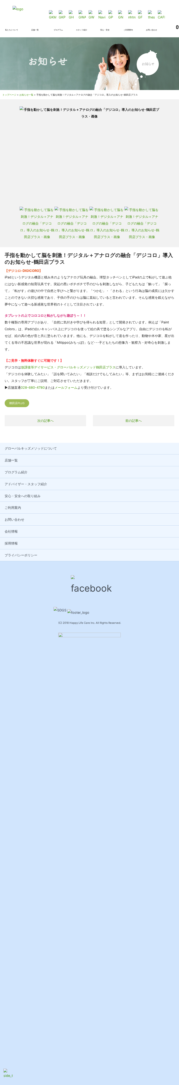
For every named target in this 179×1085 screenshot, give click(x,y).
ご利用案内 (13, 508)
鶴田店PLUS (16, 403)
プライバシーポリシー (21, 555)
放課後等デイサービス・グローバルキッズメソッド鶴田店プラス (68, 367)
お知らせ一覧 (26, 94)
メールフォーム (66, 387)
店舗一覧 (11, 460)
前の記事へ (133, 421)
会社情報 (11, 531)
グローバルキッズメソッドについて (31, 448)
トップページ (9, 94)
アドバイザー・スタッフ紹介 (26, 484)
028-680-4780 (33, 387)
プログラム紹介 (16, 472)
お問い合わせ (14, 519)
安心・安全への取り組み (23, 496)
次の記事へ (45, 421)
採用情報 (11, 543)
